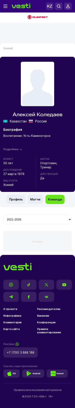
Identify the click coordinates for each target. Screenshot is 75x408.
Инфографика (12, 315)
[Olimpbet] (37, 17)
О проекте (10, 309)
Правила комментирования (49, 330)
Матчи (35, 199)
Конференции (46, 322)
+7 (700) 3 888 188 (20, 352)
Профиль (16, 199)
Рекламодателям (48, 309)
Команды (55, 199)
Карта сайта (11, 329)
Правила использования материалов (37, 390)
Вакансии (43, 315)
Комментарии (12, 322)
